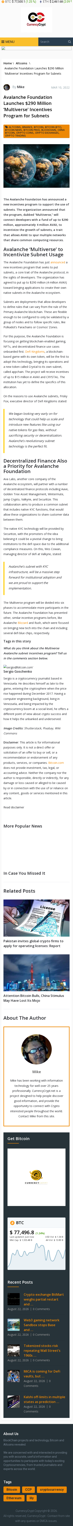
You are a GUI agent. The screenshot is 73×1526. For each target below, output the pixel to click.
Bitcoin (11, 1490)
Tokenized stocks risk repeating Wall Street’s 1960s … (42, 1351)
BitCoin (38, 127)
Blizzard (23, 623)
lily (32, 1498)
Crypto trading (15, 135)
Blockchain (48, 130)
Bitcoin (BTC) (53, 127)
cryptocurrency (52, 1490)
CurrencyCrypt (25, 1510)
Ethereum (13, 1498)
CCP (28, 1490)
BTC (19, 1222)
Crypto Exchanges (47, 132)
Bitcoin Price (32, 130)
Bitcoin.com (56, 763)
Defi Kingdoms (35, 351)
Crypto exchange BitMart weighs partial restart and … (44, 1299)
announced (57, 262)
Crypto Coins (24, 132)
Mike (21, 87)
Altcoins (15, 127)
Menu (10, 42)
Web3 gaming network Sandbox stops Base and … (41, 1325)
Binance (27, 127)
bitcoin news (13, 130)
